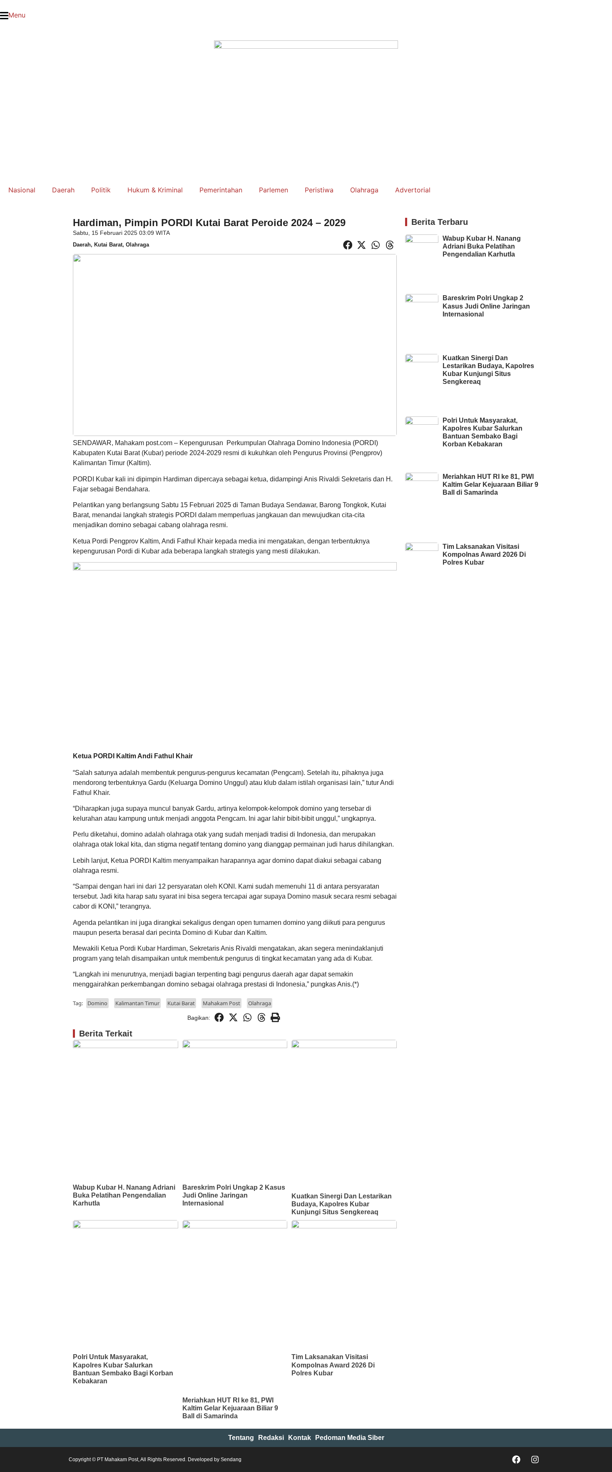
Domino (97, 1003)
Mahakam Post (221, 1003)
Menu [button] (16, 15)
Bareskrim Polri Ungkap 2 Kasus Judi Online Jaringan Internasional (233, 1195)
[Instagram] (535, 1459)
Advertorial (412, 190)
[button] (2, 25)
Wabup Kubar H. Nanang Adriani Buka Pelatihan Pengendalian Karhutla (124, 1195)
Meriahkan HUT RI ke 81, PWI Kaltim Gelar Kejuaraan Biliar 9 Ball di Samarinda (230, 1408)
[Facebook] (516, 1459)
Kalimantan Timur (137, 1003)
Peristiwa (319, 190)
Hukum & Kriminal (155, 190)
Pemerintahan (220, 190)
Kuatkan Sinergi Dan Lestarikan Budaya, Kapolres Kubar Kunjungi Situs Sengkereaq (341, 1204)
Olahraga (364, 190)
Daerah (63, 190)
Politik (101, 190)
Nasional (21, 190)
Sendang (231, 1459)
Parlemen (273, 190)
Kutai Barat (108, 245)
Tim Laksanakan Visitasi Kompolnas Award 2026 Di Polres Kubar (333, 1364)
